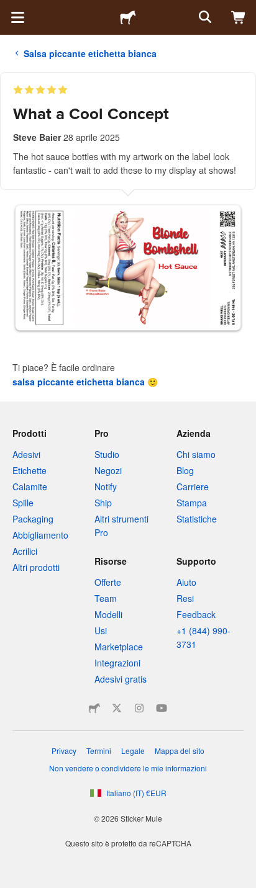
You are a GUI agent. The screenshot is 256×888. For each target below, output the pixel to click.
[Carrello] (238, 17)
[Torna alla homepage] (128, 17)
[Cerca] (203, 17)
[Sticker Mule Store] (94, 708)
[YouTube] (162, 708)
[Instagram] (139, 708)
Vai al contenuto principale (9, 9)
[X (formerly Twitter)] (117, 708)
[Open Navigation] (17, 17)
